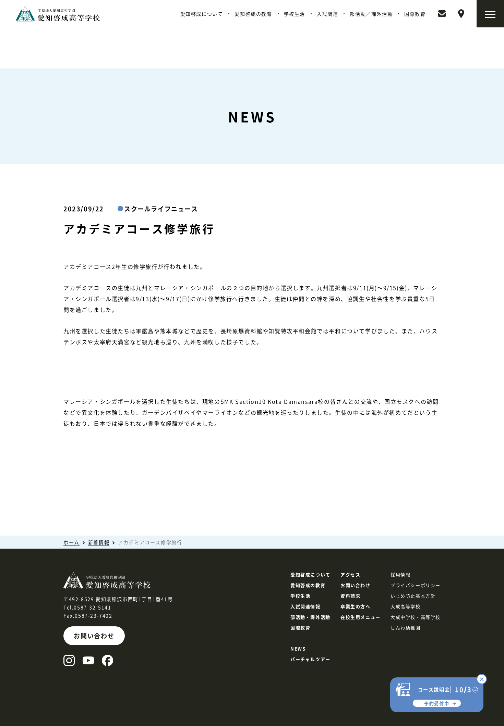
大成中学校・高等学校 (416, 617)
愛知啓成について (201, 13)
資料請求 (350, 595)
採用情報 (400, 574)
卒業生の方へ (355, 606)
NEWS (297, 648)
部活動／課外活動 (371, 13)
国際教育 (414, 13)
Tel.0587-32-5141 (87, 607)
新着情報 (98, 542)
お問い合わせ (94, 635)
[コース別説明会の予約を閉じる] (482, 679)
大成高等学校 (406, 606)
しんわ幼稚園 (406, 627)
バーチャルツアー (310, 659)
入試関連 (327, 13)
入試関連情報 (305, 606)
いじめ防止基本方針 (413, 595)
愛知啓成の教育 (253, 13)
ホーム (71, 542)
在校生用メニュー (360, 617)
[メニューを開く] (490, 13)
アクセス (350, 574)
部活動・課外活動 (310, 617)
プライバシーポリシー (416, 585)
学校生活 (294, 13)
